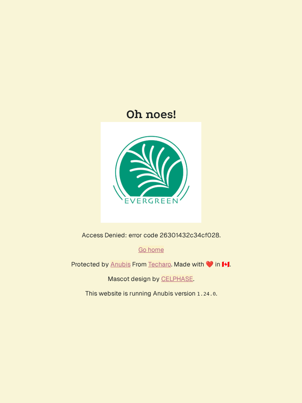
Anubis (120, 264)
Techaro (159, 264)
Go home (151, 250)
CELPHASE (177, 279)
